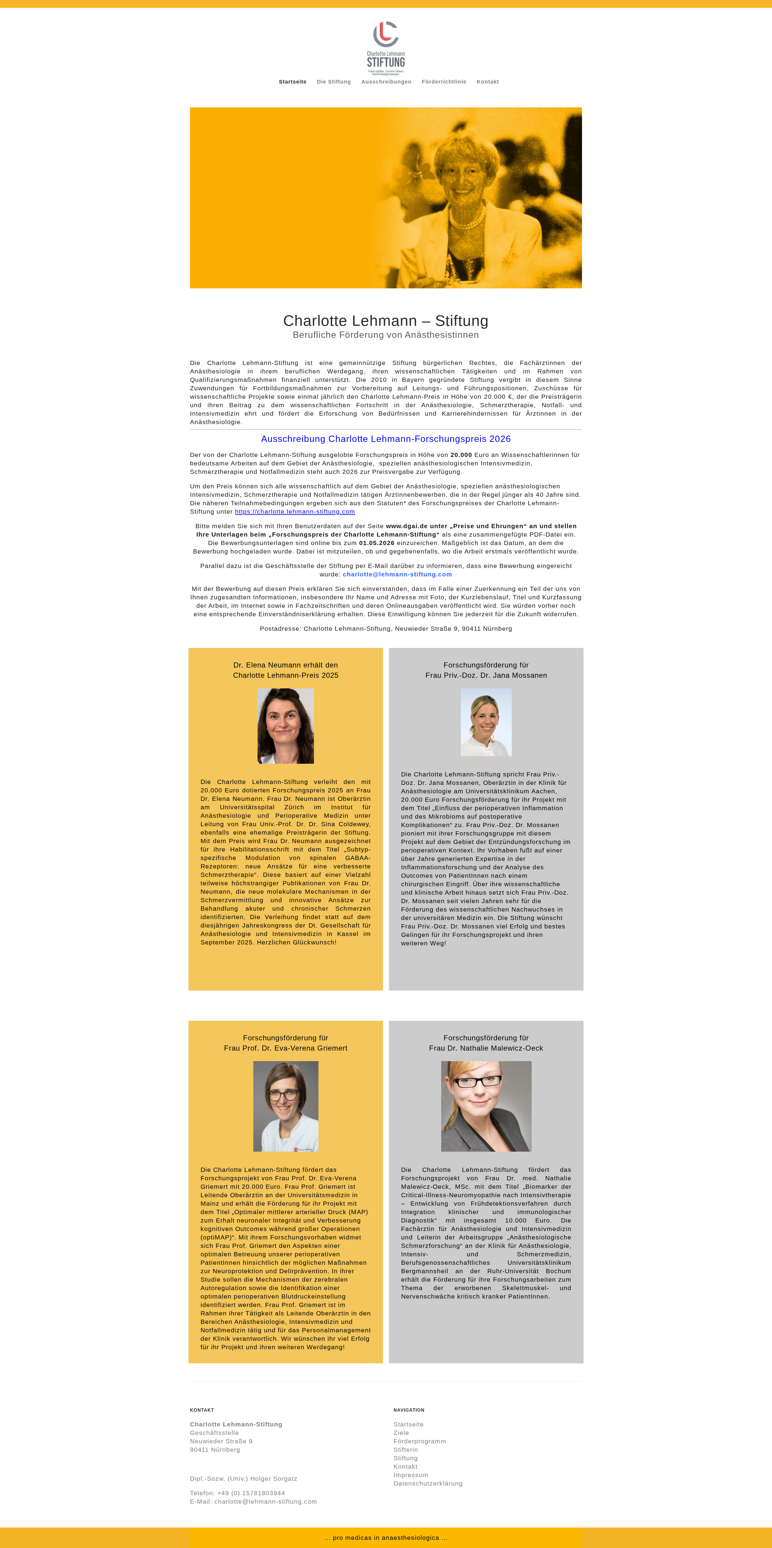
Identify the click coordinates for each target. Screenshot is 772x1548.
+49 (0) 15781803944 (251, 1492)
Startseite (409, 1424)
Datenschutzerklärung (428, 1483)
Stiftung (406, 1457)
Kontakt (406, 1466)
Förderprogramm (420, 1441)
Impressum (411, 1474)
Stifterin (406, 1449)
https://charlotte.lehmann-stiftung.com (295, 511)
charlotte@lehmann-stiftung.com (265, 1501)
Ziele (401, 1432)
